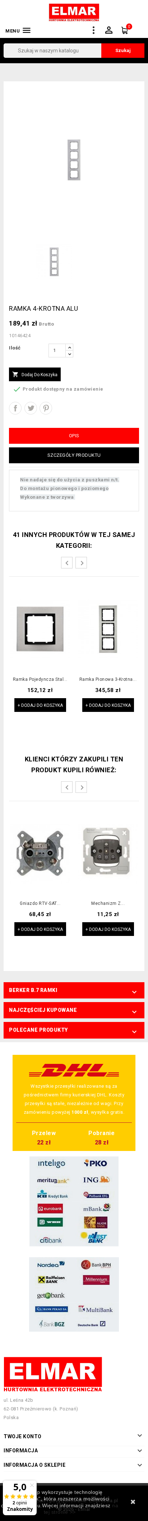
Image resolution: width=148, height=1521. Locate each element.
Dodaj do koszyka (34, 374)
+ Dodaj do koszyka (40, 705)
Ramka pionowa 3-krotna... (108, 679)
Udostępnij (15, 408)
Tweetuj (31, 408)
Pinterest (46, 408)
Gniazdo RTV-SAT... (40, 903)
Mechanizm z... (108, 903)
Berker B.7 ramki (33, 990)
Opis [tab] (74, 435)
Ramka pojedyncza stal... (40, 679)
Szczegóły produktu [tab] (74, 455)
